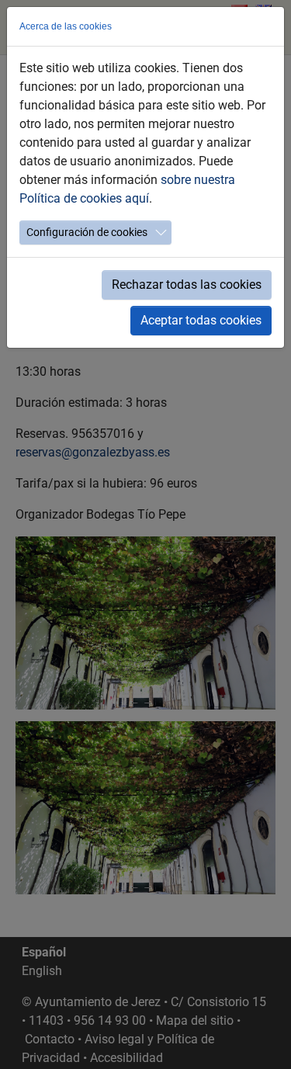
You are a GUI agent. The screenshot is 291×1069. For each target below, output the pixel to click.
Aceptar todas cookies (201, 320)
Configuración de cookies (86, 232)
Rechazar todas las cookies (187, 284)
